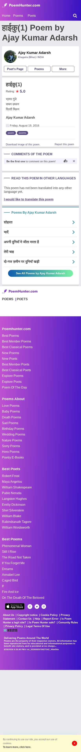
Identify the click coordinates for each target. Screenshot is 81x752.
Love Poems (10, 405)
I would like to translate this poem (28, 199)
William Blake (11, 516)
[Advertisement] (40, 710)
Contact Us (24, 618)
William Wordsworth (16, 527)
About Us (8, 615)
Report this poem (64, 144)
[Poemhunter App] (15, 606)
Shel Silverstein (13, 510)
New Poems (10, 353)
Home (6, 15)
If (3, 586)
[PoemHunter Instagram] (43, 606)
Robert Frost (10, 476)
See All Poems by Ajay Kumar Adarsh (40, 273)
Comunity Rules (68, 622)
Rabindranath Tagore (16, 521)
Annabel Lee (11, 574)
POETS (22, 299)
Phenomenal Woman (16, 546)
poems (22, 133)
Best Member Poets (15, 364)
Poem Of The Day (14, 387)
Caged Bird (10, 580)
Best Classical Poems (17, 347)
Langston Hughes (14, 498)
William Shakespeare (17, 487)
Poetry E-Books (13, 457)
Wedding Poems (13, 434)
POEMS (7, 299)
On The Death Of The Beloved (23, 597)
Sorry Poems (11, 446)
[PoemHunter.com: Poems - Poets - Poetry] (21, 5)
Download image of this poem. (23, 144)
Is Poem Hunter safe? (42, 622)
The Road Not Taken (16, 557)
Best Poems (10, 335)
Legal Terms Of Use (38, 626)
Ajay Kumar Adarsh (34, 53)
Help (37, 618)
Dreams (7, 569)
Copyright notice (27, 615)
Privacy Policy (14, 626)
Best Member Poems (16, 341)
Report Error (50, 618)
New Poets (9, 358)
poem (11, 133)
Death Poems (11, 417)
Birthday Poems (13, 428)
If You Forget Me (13, 563)
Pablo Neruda (11, 493)
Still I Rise (9, 551)
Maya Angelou (12, 481)
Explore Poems (12, 375)
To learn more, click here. (17, 747)
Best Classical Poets (16, 370)
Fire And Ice (10, 591)
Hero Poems (10, 451)
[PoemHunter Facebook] (30, 606)
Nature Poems (12, 440)
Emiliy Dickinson (13, 504)
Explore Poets (12, 381)
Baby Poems (11, 411)
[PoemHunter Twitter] (36, 606)
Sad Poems (10, 423)
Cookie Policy (49, 615)
